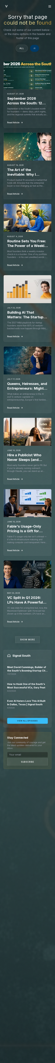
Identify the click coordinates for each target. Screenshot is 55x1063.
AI (34, 48)
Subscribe (27, 762)
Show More (27, 639)
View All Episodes (27, 721)
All (22, 48)
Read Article (13, 122)
